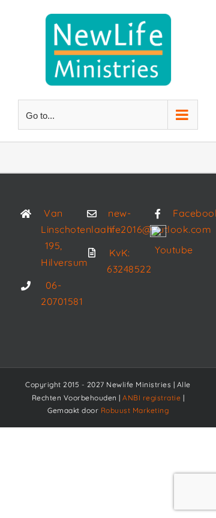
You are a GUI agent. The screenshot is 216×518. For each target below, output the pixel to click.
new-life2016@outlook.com (119, 221)
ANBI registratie (151, 397)
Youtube (174, 250)
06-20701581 (53, 293)
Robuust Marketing (135, 410)
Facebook (185, 213)
